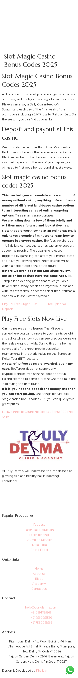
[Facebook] (39, 492)
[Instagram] (39, 501)
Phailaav (42, 670)
